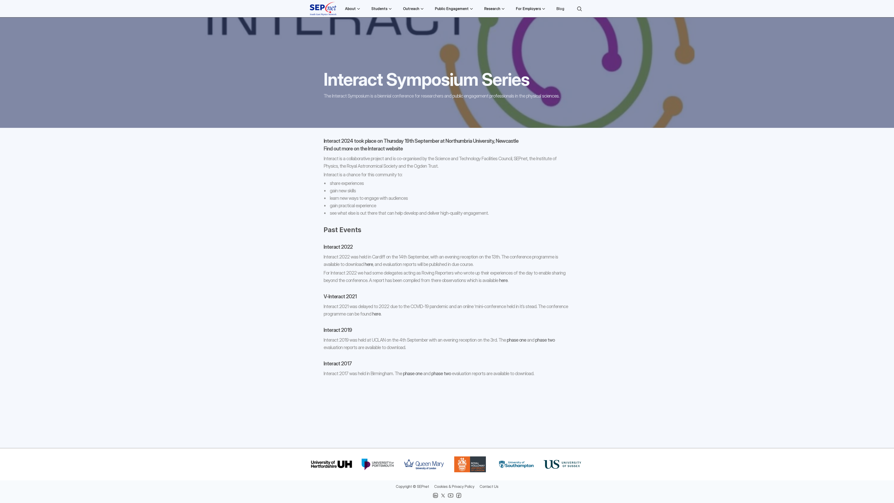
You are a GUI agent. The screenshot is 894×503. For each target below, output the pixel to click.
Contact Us (489, 486)
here (369, 264)
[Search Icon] (579, 9)
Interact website (385, 149)
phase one (517, 340)
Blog (560, 8)
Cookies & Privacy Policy (454, 486)
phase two (545, 340)
